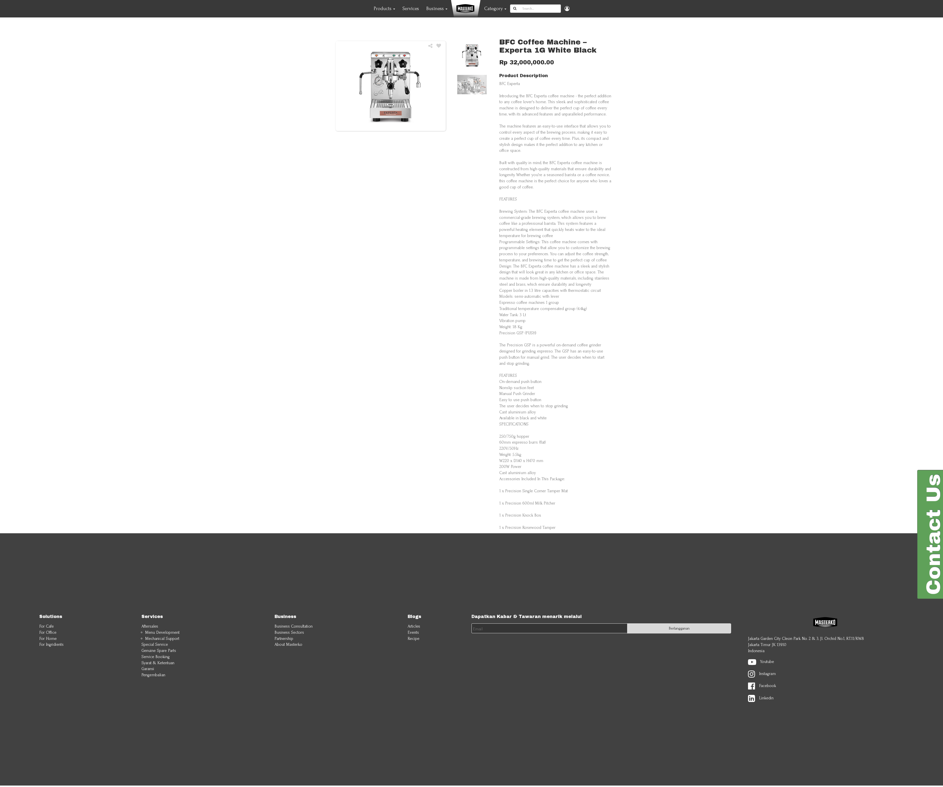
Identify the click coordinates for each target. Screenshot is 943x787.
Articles (414, 626)
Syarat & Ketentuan (157, 663)
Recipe (413, 638)
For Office (47, 632)
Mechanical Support (162, 638)
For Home (48, 638)
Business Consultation (294, 626)
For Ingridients (51, 644)
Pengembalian (153, 675)
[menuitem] (411, 8)
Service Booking (155, 656)
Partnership (284, 638)
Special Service (154, 644)
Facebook (767, 686)
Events (413, 632)
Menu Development (162, 632)
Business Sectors (289, 632)
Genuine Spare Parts (158, 650)
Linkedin (766, 698)
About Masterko (288, 644)
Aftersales (149, 626)
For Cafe (46, 626)
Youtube (767, 661)
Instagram (767, 673)
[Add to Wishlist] (438, 46)
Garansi (147, 668)
